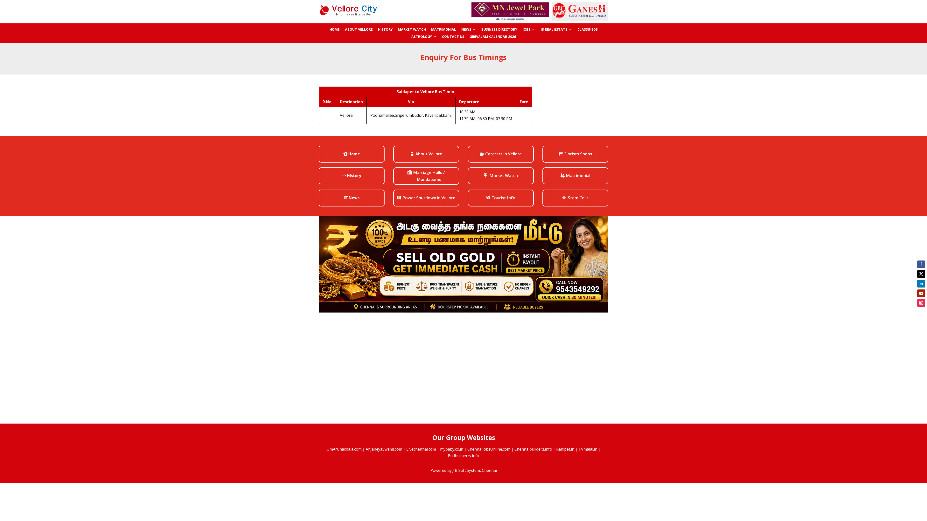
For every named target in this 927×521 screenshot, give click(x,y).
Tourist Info (503, 197)
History (385, 30)
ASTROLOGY (421, 37)
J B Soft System (466, 470)
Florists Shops (578, 154)
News (466, 30)
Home (335, 30)
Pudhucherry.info (463, 455)
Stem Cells (578, 197)
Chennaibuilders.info (533, 449)
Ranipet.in (565, 449)
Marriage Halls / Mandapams (429, 176)
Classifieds (587, 30)
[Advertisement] (463, 368)
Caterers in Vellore (503, 154)
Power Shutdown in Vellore (428, 197)
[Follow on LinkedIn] (921, 284)
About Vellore (359, 30)
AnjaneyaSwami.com (384, 449)
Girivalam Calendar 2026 (493, 37)
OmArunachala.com (344, 449)
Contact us (453, 37)
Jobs (526, 30)
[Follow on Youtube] (921, 293)
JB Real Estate (554, 30)
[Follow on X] (921, 274)
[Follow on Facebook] (921, 264)
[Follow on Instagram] (921, 303)
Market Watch (412, 30)
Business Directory (499, 30)
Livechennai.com (421, 449)
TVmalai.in (587, 449)
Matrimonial (443, 30)
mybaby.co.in (451, 449)
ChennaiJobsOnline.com (488, 449)
